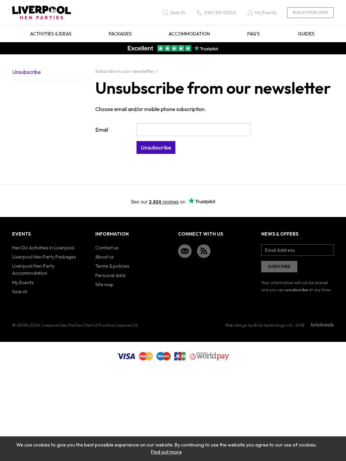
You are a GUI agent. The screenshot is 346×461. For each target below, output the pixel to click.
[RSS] (203, 251)
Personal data (110, 275)
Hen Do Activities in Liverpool (43, 248)
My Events (23, 282)
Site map (104, 284)
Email (101, 129)
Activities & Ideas (51, 34)
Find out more (166, 452)
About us (104, 257)
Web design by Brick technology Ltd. (259, 325)
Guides (306, 34)
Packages (120, 34)
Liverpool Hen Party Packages (44, 257)
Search (19, 292)
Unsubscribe (26, 72)
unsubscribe (296, 289)
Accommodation (189, 34)
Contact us (107, 248)
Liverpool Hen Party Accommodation (33, 269)
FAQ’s (253, 34)
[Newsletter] (184, 251)
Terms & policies (112, 266)
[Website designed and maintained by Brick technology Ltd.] (322, 325)
